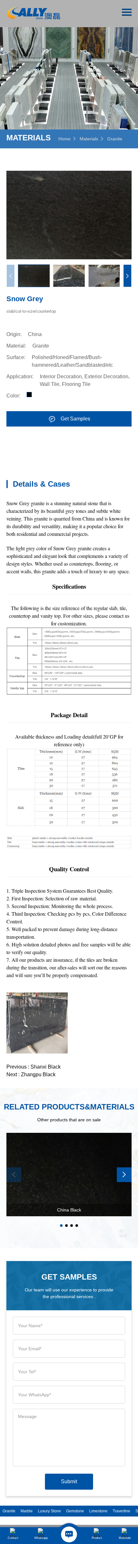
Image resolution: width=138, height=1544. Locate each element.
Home (64, 138)
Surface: (15, 357)
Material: (16, 346)
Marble (27, 1511)
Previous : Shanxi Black (33, 1067)
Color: (13, 395)
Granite (114, 138)
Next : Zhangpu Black (31, 1074)
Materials (89, 138)
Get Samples (75, 418)
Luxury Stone (49, 1511)
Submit (69, 1481)
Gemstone (75, 1511)
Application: (19, 376)
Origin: (14, 334)
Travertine (121, 1511)
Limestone (98, 1511)
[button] (127, 275)
